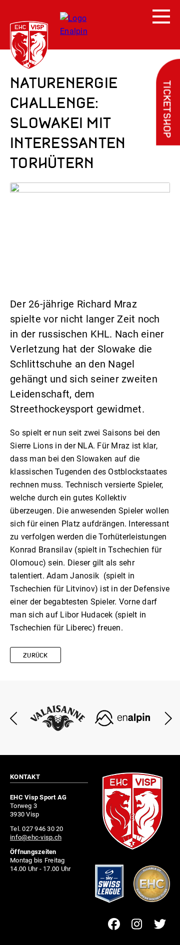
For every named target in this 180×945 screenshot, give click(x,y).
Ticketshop (166, 109)
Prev (14, 718)
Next (166, 718)
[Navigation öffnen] (161, 17)
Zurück (35, 655)
